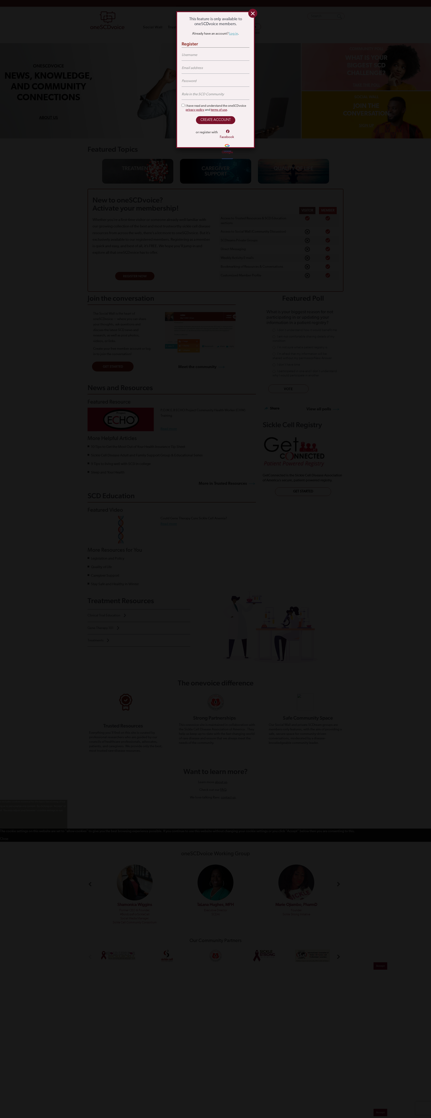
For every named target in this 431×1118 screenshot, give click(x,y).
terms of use (219, 109)
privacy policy (195, 109)
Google (227, 152)
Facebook (227, 137)
